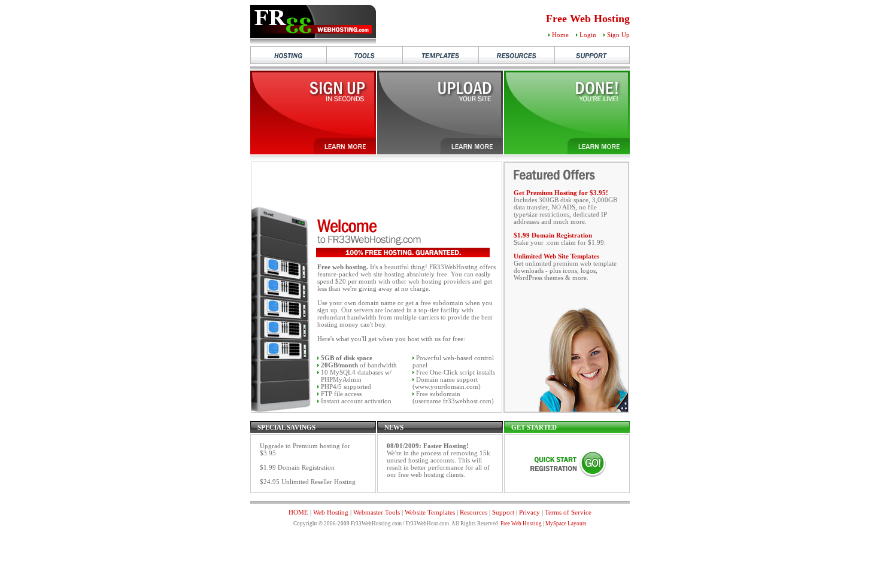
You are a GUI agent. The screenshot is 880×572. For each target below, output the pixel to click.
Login (587, 34)
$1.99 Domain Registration (553, 235)
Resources (473, 512)
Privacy (529, 512)
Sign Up (618, 34)
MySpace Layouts (566, 524)
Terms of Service (568, 512)
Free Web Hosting (521, 524)
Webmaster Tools (376, 512)
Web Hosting (330, 512)
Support (503, 512)
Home (560, 34)
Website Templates (430, 512)
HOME (298, 512)
